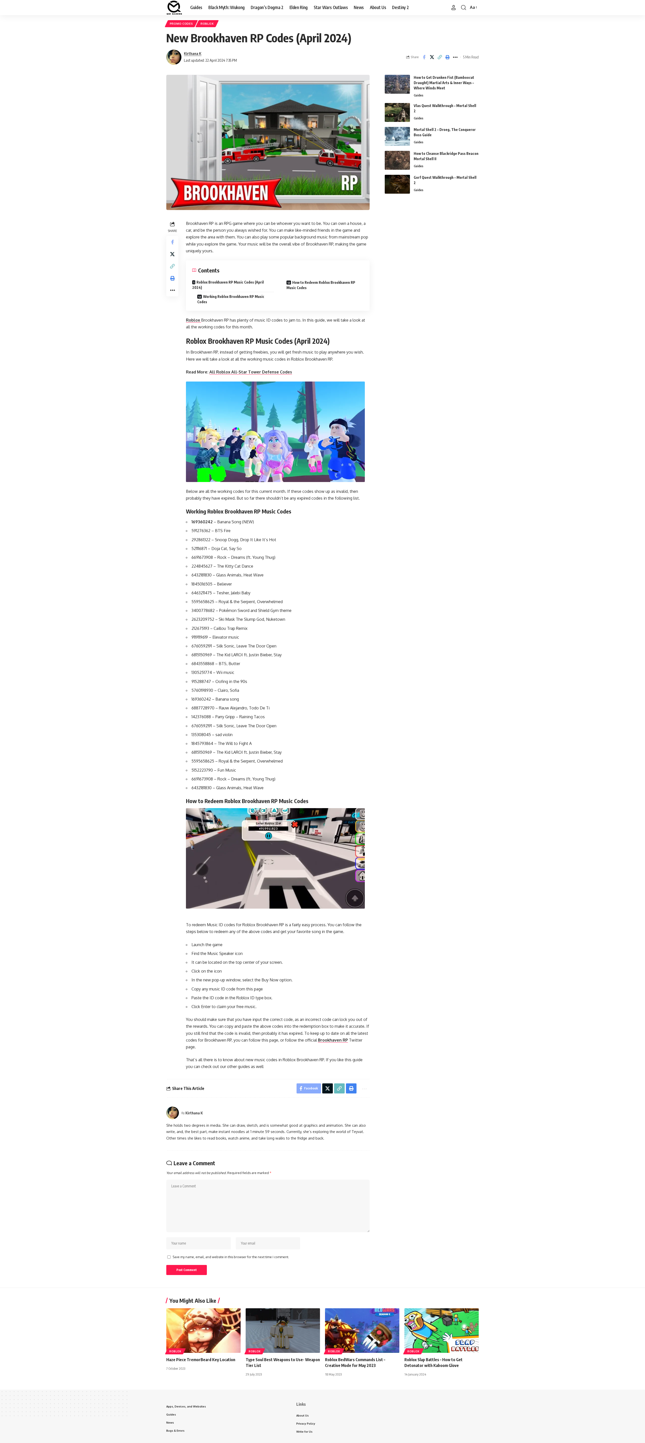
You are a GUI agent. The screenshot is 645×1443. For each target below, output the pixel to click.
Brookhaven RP (333, 1040)
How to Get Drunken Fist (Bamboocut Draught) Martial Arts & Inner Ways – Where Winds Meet (444, 82)
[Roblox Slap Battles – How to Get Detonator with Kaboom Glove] (441, 1330)
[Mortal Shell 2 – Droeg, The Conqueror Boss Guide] (397, 136)
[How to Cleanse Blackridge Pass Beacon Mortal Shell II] (397, 160)
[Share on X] (431, 57)
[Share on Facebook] (424, 57)
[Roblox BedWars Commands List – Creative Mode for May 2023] (362, 1330)
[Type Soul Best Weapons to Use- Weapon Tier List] (283, 1330)
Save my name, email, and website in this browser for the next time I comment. (231, 1257)
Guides (418, 95)
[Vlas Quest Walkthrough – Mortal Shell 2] (397, 112)
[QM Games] (174, 7)
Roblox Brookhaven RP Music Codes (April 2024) (228, 285)
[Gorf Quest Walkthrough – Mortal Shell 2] (397, 184)
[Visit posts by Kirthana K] (173, 57)
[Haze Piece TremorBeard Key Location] (203, 1330)
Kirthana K (192, 53)
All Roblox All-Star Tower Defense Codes (250, 371)
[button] (453, 7)
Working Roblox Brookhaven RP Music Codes (230, 299)
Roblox (207, 23)
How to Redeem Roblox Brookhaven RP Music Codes (320, 285)
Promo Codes (181, 23)
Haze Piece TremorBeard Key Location (200, 1359)
